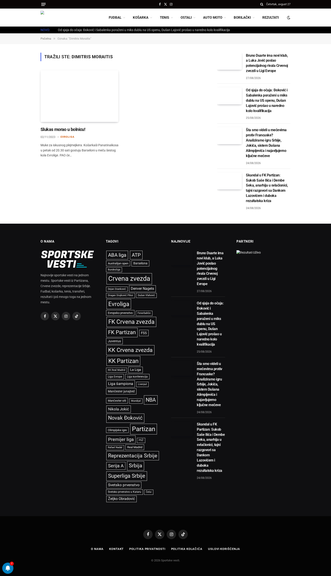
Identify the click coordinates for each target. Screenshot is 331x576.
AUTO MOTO (212, 18)
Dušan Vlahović (146, 295)
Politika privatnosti (147, 549)
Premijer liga (121, 439)
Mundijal (136, 400)
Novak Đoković (125, 418)
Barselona (140, 263)
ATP (136, 255)
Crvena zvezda (129, 278)
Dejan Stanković (117, 289)
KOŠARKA (140, 18)
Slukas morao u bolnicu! (63, 129)
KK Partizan (123, 361)
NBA (151, 400)
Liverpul (142, 384)
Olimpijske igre (117, 430)
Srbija (135, 466)
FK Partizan (122, 332)
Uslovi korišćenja (224, 549)
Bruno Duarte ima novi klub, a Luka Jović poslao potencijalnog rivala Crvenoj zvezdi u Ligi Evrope (267, 63)
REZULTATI (270, 18)
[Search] (261, 4)
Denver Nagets (142, 288)
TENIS (164, 18)
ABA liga (117, 255)
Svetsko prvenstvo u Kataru (124, 491)
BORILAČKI (242, 18)
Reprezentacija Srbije (132, 455)
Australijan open (118, 263)
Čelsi (149, 491)
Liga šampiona (120, 383)
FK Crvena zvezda (131, 321)
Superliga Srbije (126, 476)
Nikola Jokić (118, 409)
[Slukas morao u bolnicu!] (79, 96)
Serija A (116, 465)
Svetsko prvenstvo (124, 485)
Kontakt (116, 549)
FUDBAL (115, 18)
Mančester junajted (121, 391)
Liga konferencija (137, 376)
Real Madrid (134, 447)
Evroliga (67, 136)
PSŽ (141, 440)
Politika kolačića (186, 549)
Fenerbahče (144, 313)
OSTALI (186, 18)
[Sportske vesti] (61, 18)
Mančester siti (117, 400)
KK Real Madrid (116, 370)
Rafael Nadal (115, 447)
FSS (144, 333)
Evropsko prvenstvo (120, 313)
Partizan (143, 429)
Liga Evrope (115, 376)
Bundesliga (114, 269)
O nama (97, 549)
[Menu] (43, 4)
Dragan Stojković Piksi (120, 295)
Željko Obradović (121, 499)
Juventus (114, 341)
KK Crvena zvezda (130, 350)
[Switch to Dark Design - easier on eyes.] (288, 17)
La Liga (135, 370)
